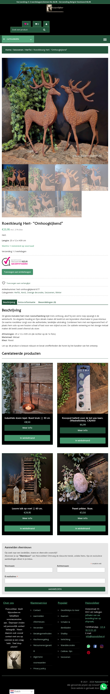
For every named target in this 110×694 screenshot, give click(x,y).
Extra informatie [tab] (26, 302)
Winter (58, 292)
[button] (105, 39)
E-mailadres (11, 576)
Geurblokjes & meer (70, 610)
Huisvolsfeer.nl (101, 681)
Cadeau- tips (66, 651)
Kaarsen (64, 616)
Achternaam (63, 566)
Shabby (64, 633)
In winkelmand (27, 438)
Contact (37, 610)
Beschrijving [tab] (9, 302)
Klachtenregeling (41, 639)
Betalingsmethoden (42, 633)
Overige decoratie (35, 292)
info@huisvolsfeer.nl (95, 636)
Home (8, 49)
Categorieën (13, 39)
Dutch (17, 691)
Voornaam (9, 566)
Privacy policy (39, 668)
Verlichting (65, 639)
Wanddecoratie (68, 645)
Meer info (27, 427)
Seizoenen (18, 49)
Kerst (23, 292)
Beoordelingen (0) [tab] (47, 302)
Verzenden (38, 627)
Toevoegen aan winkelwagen (17, 272)
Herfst (28, 49)
